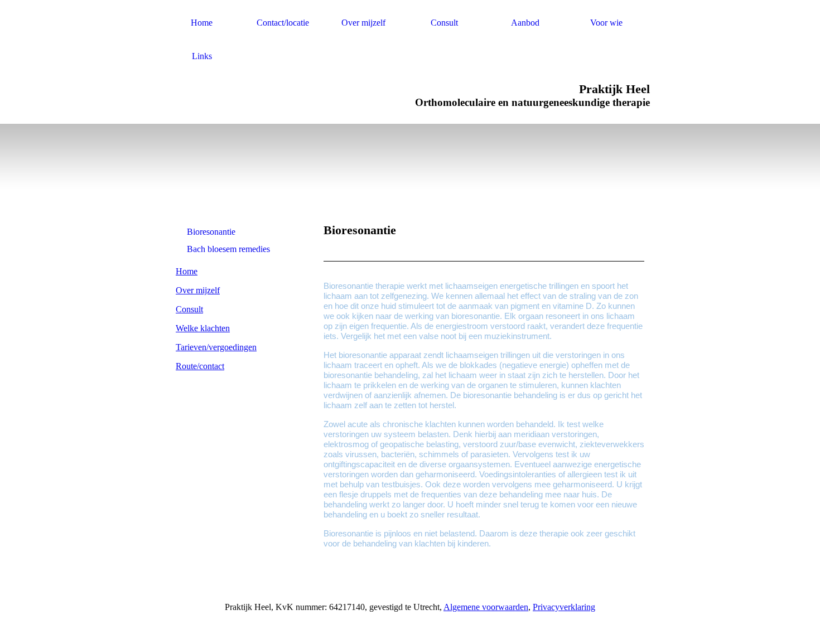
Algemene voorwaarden (485, 607)
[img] (238, 160)
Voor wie (606, 22)
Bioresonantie (211, 231)
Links (202, 56)
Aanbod (525, 22)
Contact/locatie (283, 22)
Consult (444, 22)
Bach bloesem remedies (228, 249)
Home (202, 22)
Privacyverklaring (564, 607)
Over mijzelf (363, 22)
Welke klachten (203, 328)
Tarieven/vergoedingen (216, 347)
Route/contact (200, 366)
